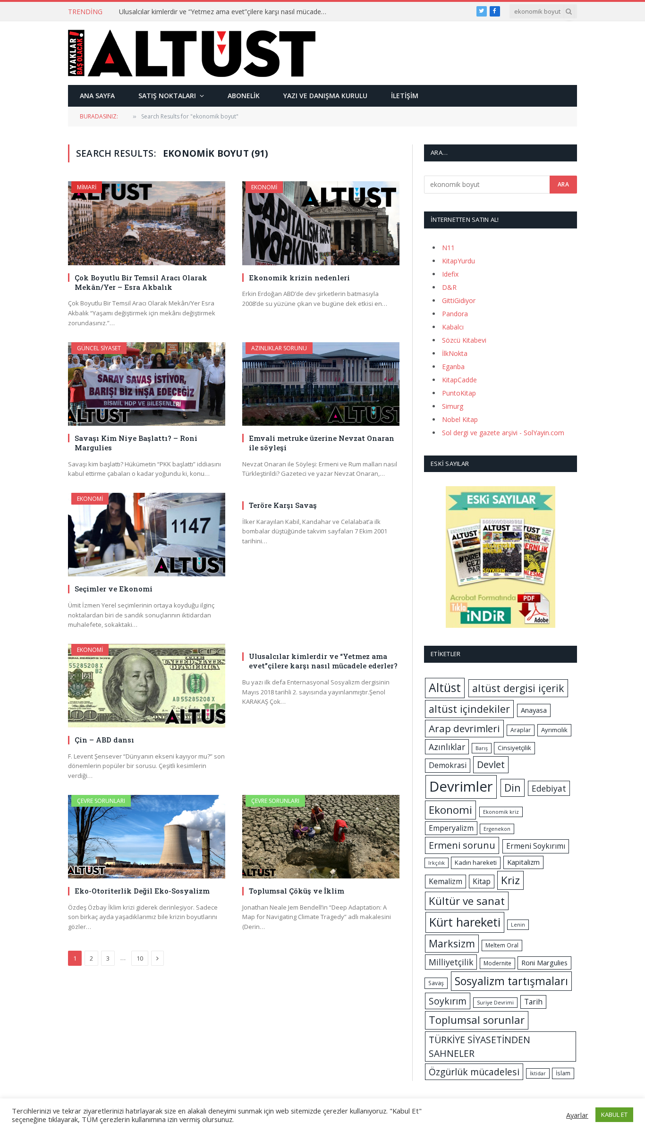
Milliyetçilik (451, 962)
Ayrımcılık (554, 730)
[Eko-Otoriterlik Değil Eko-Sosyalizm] (146, 836)
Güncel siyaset (99, 348)
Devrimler (461, 786)
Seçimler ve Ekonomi (114, 588)
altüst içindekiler (469, 709)
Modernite (497, 963)
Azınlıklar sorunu (279, 348)
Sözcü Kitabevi (464, 340)
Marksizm (452, 943)
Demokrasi (448, 765)
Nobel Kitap (460, 419)
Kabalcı (453, 326)
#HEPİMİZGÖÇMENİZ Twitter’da (168, 12)
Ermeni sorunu (462, 845)
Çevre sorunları (101, 801)
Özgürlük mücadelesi (474, 1071)
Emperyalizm (451, 828)
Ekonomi (264, 187)
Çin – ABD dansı (104, 739)
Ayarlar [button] (577, 1115)
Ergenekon (497, 829)
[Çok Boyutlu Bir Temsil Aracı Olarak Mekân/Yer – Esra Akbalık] (146, 223)
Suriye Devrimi (495, 1002)
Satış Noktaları (167, 95)
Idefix (450, 274)
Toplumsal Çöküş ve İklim (296, 890)
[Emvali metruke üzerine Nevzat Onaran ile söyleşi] (320, 384)
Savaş (436, 983)
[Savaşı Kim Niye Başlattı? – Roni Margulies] (146, 384)
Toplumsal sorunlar (477, 1020)
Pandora (455, 313)
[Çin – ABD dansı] (146, 685)
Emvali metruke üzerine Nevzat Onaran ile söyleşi (321, 442)
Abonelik (244, 95)
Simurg (452, 406)
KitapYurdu (458, 260)
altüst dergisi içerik (518, 688)
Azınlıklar (447, 746)
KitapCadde (459, 379)
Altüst (445, 687)
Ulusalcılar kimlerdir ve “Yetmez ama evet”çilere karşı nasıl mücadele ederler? (323, 660)
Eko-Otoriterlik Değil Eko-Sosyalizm (142, 890)
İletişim (404, 95)
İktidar (538, 1073)
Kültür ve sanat (467, 901)
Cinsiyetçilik (514, 747)
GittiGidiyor (458, 300)
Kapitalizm (523, 862)
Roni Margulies (544, 962)
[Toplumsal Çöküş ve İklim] (320, 836)
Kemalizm (445, 881)
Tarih (533, 1001)
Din (512, 787)
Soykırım (448, 1001)
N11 (448, 247)
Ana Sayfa (97, 95)
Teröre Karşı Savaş (283, 505)
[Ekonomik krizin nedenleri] (320, 223)
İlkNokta (454, 353)
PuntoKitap (459, 392)
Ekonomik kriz (501, 812)
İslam (563, 1073)
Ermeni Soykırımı (535, 846)
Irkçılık (436, 863)
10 (139, 958)
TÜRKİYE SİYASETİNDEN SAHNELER (479, 1046)
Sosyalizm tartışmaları (511, 980)
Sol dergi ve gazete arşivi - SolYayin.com (503, 432)
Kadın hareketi (476, 862)
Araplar (520, 730)
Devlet (491, 764)
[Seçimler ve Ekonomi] (146, 534)
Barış (481, 748)
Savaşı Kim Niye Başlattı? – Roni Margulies (136, 442)
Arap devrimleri (464, 728)
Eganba (453, 366)
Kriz (510, 880)
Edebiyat (549, 788)
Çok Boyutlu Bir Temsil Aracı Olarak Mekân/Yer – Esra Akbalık (141, 282)
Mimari (86, 187)
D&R (449, 287)
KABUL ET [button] (614, 1114)
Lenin (518, 924)
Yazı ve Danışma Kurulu (325, 95)
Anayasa (534, 710)
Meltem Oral (501, 945)
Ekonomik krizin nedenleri (299, 277)
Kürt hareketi (465, 922)
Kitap (482, 881)
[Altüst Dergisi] (191, 53)
